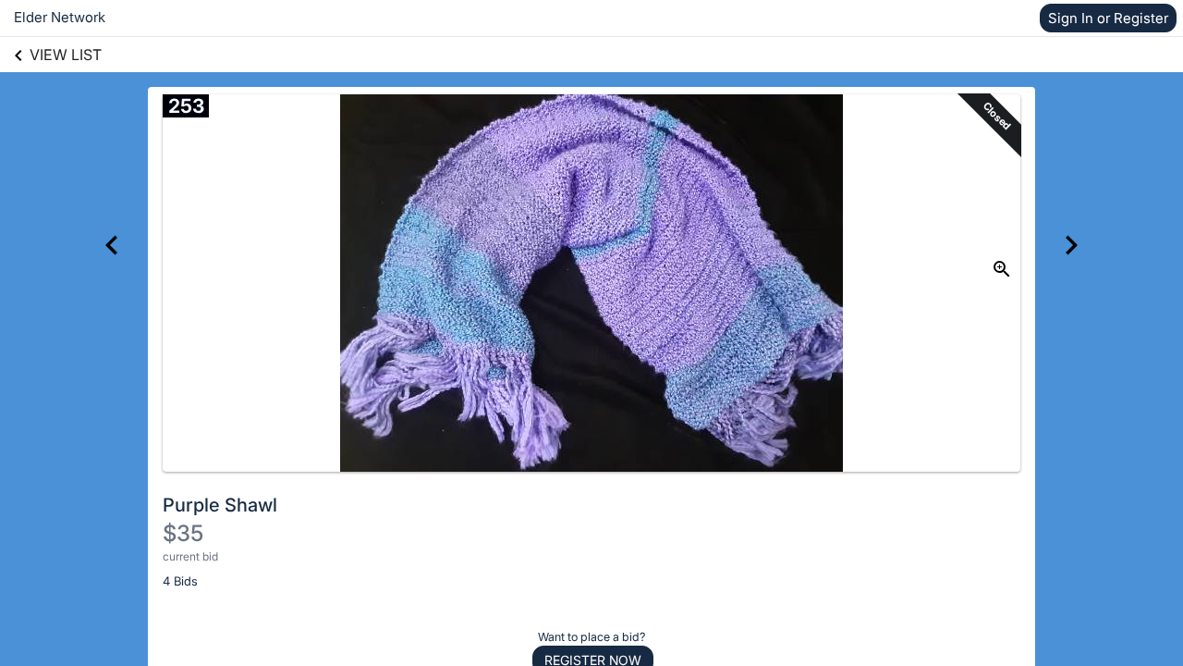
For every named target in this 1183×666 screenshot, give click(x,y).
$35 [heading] (183, 533)
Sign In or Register (1108, 18)
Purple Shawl (220, 505)
